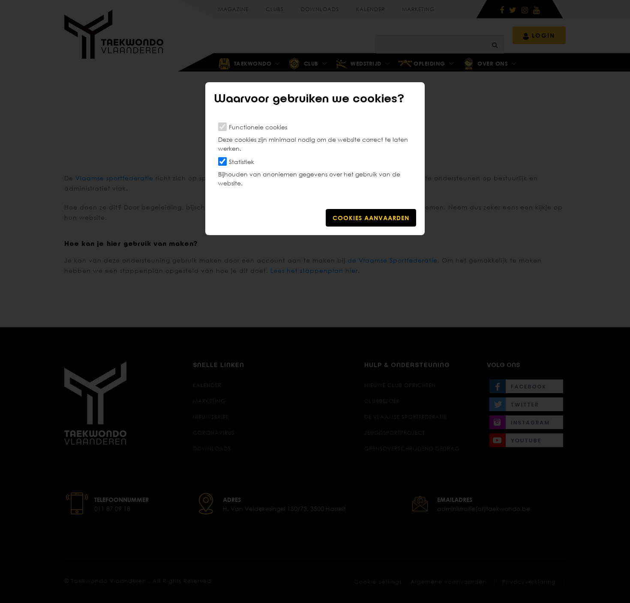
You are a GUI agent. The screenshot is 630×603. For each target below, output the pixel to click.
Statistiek (241, 161)
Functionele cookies (258, 127)
